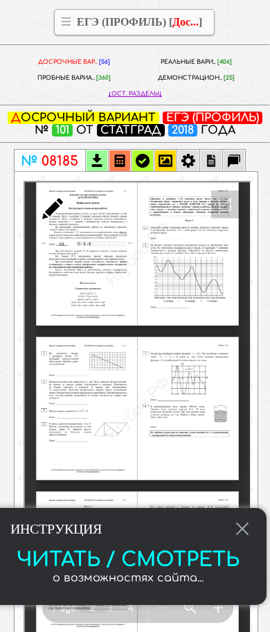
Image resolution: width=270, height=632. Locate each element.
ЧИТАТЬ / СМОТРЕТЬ (128, 560)
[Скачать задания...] (97, 162)
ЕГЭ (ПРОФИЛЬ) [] (139, 22)
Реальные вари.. (196, 62)
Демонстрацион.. (196, 78)
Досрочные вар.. (74, 62)
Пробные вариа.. (74, 78)
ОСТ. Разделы (135, 94)
